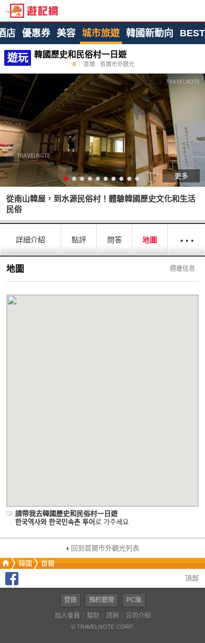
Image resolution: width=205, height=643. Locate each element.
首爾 (48, 563)
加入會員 (67, 615)
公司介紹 (138, 615)
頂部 (191, 578)
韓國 (25, 563)
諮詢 (112, 615)
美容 (66, 33)
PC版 (133, 600)
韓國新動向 (149, 33)
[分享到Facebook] (11, 583)
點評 (78, 240)
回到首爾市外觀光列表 (105, 548)
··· (186, 239)
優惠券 (36, 33)
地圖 (149, 240)
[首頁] (4, 563)
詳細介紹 (30, 240)
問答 (114, 240)
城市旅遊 (101, 33)
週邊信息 (182, 268)
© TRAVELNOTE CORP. (102, 627)
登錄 (70, 600)
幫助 (93, 615)
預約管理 (101, 600)
